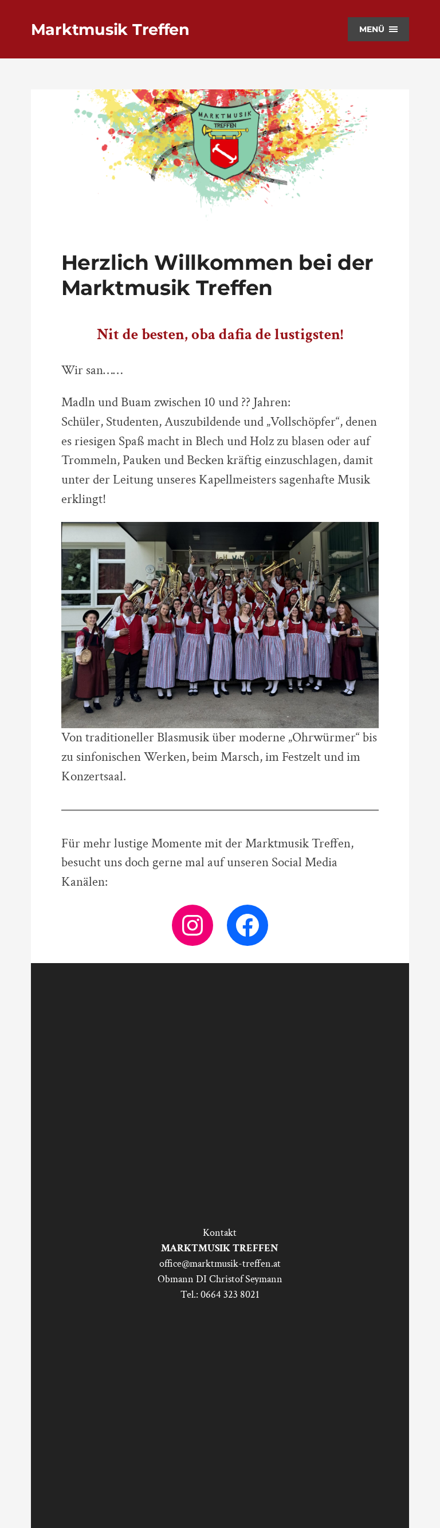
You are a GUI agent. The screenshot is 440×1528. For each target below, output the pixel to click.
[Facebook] (247, 925)
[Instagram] (192, 925)
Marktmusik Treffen (110, 29)
